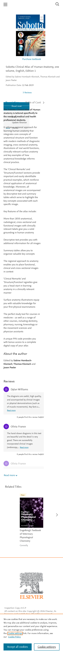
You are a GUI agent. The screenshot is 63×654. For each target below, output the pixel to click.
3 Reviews (27, 93)
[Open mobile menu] (5, 4)
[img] (13, 92)
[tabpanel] (22, 239)
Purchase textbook (31, 59)
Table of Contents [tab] (35, 102)
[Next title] (56, 513)
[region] (31, 634)
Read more (9, 475)
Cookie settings (15, 633)
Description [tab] (12, 102)
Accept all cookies (17, 646)
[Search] (57, 4)
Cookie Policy (14, 637)
